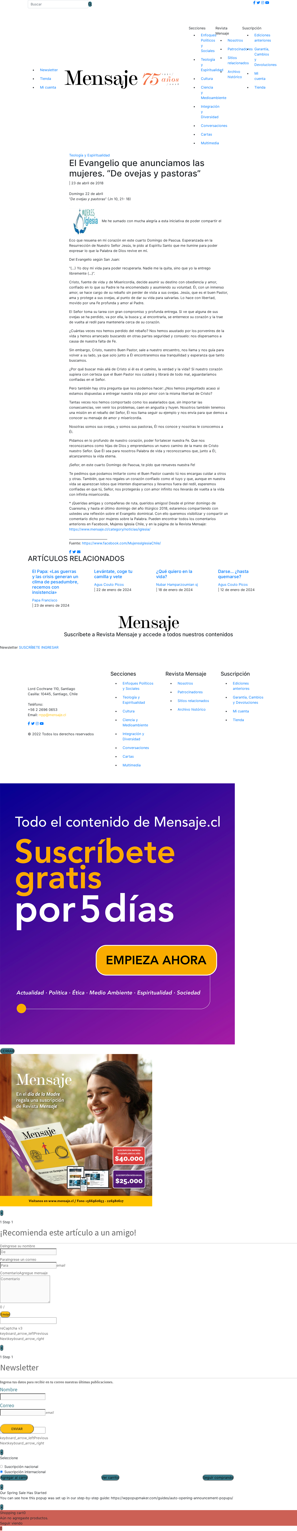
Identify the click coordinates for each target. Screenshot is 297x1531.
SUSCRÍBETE (29, 647)
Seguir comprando (218, 1477)
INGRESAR (49, 647)
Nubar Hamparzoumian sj (177, 584)
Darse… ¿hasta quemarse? (233, 574)
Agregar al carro (13, 1477)
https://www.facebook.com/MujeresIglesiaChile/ (121, 543)
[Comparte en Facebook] (70, 552)
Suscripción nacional (21, 1466)
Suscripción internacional (25, 1472)
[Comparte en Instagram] (78, 552)
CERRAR (7, 1051)
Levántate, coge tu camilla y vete (113, 574)
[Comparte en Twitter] (74, 552)
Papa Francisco (44, 600)
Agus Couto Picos (109, 584)
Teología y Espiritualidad (89, 155)
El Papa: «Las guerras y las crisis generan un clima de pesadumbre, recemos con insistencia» (55, 582)
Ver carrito (110, 1477)
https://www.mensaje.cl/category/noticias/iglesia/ (109, 529)
